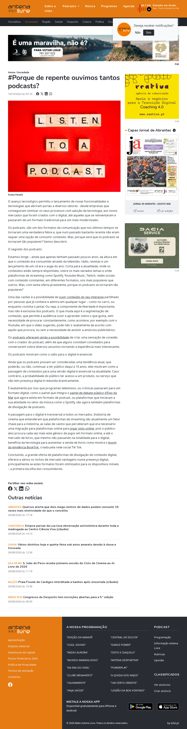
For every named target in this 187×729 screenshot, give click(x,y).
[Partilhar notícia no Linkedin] (46, 94)
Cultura (87, 22)
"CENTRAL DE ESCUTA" (124, 637)
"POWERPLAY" (119, 667)
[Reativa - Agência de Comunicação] (152, 96)
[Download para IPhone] (168, 706)
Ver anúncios (162, 684)
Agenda (129, 6)
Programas (109, 6)
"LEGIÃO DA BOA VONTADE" (127, 690)
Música (90, 6)
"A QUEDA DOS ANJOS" (124, 675)
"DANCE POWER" (120, 644)
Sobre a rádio (50, 8)
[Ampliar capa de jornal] (152, 167)
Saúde (59, 22)
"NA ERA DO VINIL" (78, 667)
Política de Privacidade (22, 664)
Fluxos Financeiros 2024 (23, 658)
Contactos (14, 677)
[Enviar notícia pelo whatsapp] (50, 94)
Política (100, 22)
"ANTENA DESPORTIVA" (124, 660)
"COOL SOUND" (76, 644)
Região (46, 22)
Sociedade (31, 22)
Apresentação (16, 640)
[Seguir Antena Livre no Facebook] (10, 685)
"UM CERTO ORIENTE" (124, 682)
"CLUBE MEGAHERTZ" (79, 675)
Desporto (72, 22)
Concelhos (14, 22)
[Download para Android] (140, 706)
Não (138, 32)
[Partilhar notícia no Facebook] (38, 94)
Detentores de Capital (21, 652)
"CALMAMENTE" (76, 682)
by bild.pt (173, 723)
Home (11, 72)
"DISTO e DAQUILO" (122, 652)
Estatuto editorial (18, 646)
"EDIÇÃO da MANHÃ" (79, 637)
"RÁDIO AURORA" (77, 652)
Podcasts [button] (70, 6)
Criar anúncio (162, 691)
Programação (162, 637)
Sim (148, 32)
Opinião (159, 660)
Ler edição (166, 211)
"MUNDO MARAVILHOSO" (82, 660)
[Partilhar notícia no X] (42, 94)
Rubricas (159, 654)
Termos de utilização (21, 670)
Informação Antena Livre (166, 646)
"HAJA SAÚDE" (75, 690)
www (140, 211)
